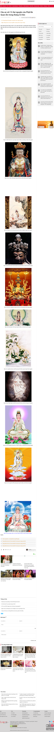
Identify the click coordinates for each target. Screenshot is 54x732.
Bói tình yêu (35, 716)
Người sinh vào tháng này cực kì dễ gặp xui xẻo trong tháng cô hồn (13, 608)
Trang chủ (2, 9)
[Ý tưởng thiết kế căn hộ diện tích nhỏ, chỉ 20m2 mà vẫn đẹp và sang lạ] (18, 649)
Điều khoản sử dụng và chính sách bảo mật (19, 730)
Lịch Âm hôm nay (3, 714)
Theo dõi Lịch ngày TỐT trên (25, 17)
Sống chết (41, 39)
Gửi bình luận (33, 640)
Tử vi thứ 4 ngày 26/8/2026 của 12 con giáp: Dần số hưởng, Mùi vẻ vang (46, 58)
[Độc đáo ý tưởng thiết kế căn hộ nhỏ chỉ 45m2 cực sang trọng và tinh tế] (6, 649)
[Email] (8, 550)
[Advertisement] (16, 78)
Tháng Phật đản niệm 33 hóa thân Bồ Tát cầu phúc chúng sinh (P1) (14, 545)
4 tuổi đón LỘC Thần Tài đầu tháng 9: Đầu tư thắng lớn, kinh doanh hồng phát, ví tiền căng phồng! (47, 103)
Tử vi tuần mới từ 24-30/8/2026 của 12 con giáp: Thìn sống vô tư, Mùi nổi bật (46, 91)
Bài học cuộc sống (47, 714)
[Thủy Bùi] (27, 550)
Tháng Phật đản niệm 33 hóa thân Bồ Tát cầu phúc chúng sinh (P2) (14, 543)
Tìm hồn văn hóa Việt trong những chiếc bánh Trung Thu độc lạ (18, 669)
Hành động (48, 33)
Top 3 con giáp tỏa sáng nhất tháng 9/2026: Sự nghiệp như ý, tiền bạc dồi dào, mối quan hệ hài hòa (47, 85)
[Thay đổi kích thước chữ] (19, 17)
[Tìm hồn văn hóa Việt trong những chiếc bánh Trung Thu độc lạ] (18, 663)
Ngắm (5, 9)
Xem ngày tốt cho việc (3, 716)
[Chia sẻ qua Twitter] (4, 550)
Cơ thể (40, 31)
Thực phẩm (41, 37)
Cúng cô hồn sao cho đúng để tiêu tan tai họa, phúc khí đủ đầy (12, 610)
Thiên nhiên (41, 33)
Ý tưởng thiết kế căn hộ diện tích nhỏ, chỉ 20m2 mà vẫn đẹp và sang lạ (18, 656)
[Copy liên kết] (10, 550)
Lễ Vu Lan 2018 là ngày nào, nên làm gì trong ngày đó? (10, 606)
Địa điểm (48, 37)
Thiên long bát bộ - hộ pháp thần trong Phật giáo (10, 538)
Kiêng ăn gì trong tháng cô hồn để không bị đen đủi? (10, 601)
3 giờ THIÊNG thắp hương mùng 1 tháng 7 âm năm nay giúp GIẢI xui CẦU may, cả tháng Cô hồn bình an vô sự (27, 705)
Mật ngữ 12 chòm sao (37, 714)
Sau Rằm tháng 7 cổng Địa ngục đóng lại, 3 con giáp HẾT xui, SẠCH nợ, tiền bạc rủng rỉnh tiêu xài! (47, 46)
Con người (48, 35)
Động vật (48, 29)
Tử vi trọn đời (13, 716)
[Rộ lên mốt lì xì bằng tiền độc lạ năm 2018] (6, 663)
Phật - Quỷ (41, 35)
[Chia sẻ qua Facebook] (1, 550)
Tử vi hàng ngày (13, 714)
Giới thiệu (11, 730)
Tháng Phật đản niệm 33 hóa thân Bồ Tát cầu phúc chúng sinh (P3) (14, 541)
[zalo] (6, 550)
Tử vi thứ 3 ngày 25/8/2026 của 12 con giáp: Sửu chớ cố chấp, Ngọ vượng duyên (46, 52)
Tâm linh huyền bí (47, 716)
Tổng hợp (48, 39)
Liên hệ (28, 730)
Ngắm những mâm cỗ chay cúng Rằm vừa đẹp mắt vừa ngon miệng (13, 22)
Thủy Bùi (30, 549)
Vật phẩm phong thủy (25, 714)
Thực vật (40, 29)
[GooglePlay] (50, 726)
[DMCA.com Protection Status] (13, 726)
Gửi (35, 628)
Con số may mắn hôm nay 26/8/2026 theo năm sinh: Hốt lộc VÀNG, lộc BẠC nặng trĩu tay (46, 97)
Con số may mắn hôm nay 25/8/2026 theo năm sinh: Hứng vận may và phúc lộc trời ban (46, 72)
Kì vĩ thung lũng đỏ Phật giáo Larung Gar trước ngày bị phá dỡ (12, 20)
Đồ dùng (48, 31)
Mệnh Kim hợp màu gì (25, 718)
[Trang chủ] (1, 6)
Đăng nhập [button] (52, 1)
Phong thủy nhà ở (25, 716)
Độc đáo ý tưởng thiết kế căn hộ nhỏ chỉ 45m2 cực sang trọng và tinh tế (6, 656)
